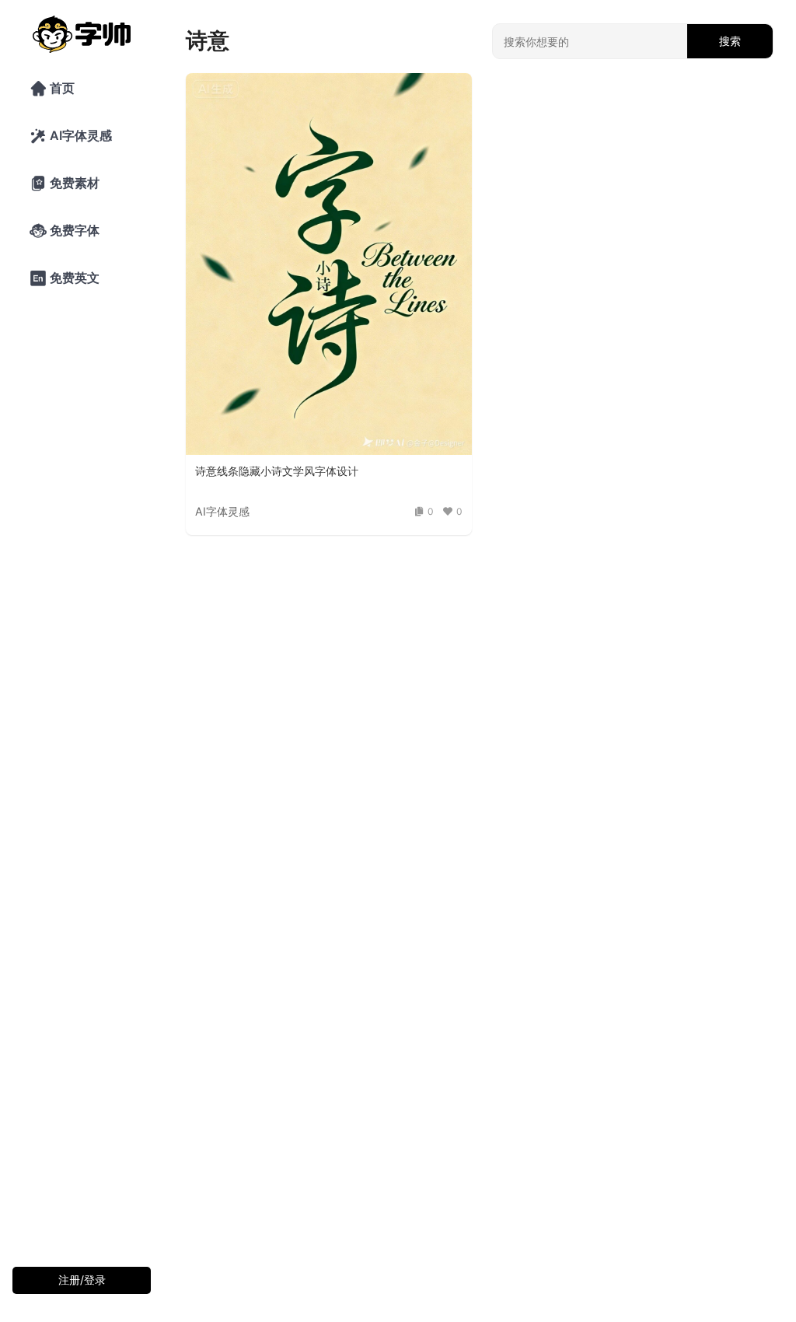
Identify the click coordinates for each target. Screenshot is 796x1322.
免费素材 (65, 183)
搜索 (730, 40)
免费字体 (65, 231)
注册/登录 (82, 1279)
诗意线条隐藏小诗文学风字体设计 (276, 471)
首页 (52, 88)
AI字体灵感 (71, 136)
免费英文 (65, 278)
